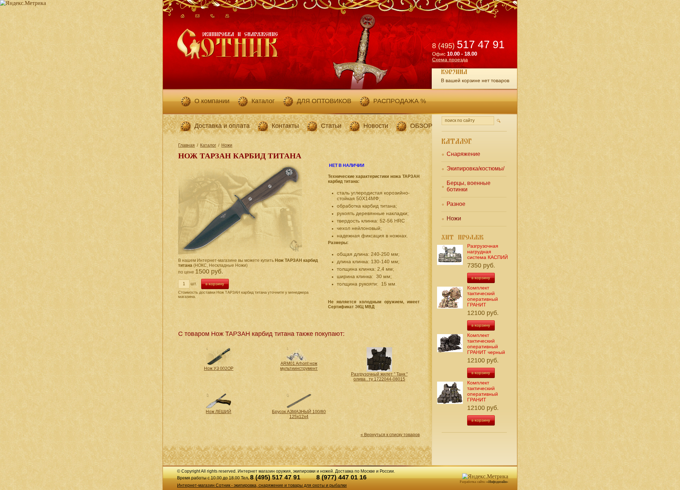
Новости (375, 125)
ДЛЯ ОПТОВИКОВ (324, 101)
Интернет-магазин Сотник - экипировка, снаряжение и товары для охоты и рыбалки (262, 485)
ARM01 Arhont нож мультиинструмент (299, 366)
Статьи (331, 125)
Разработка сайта (472, 482)
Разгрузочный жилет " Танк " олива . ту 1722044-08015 (379, 377)
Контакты (285, 125)
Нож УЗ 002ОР (218, 368)
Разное (456, 204)
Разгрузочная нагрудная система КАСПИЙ (487, 251)
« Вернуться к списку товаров (390, 434)
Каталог (263, 101)
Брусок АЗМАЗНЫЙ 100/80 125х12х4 (299, 414)
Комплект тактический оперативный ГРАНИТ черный (486, 343)
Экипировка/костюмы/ (475, 168)
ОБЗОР (421, 125)
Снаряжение (463, 154)
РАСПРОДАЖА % (399, 101)
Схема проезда (450, 59)
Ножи (226, 145)
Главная (186, 145)
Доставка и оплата (222, 125)
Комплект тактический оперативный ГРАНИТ (482, 296)
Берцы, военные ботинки (469, 186)
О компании (212, 101)
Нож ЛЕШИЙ (218, 411)
